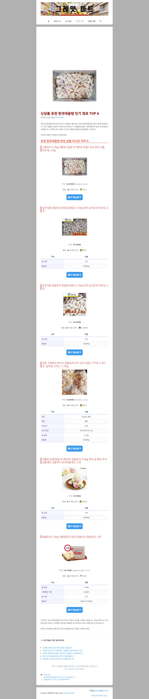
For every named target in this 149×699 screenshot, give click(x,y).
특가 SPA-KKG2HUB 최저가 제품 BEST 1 (58, 656)
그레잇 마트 (79, 21)
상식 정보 (68, 21)
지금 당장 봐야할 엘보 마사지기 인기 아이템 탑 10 (59, 677)
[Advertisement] (79, 47)
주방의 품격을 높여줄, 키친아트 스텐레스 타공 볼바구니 (63, 653)
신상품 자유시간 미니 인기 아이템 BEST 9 (56, 679)
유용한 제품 (91, 21)
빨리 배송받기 (74, 197)
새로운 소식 (57, 21)
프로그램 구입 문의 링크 (99, 695)
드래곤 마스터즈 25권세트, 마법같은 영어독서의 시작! (62, 650)
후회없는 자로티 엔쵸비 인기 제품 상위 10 (58, 659)
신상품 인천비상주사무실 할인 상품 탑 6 (57, 647)
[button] (101, 21)
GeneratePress (68, 693)
